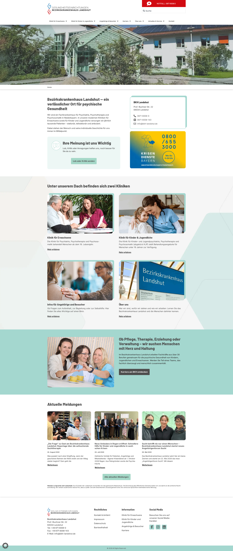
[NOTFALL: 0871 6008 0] (149, 3)
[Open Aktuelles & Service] (164, 21)
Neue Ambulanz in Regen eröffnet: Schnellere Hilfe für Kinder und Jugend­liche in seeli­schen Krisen (116, 446)
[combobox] (164, 10)
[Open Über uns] (143, 21)
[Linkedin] (164, 527)
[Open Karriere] (130, 21)
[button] (5, 545)
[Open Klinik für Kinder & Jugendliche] (94, 21)
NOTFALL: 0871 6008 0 (166, 3)
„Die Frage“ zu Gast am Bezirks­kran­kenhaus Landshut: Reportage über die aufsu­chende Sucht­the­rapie (68, 446)
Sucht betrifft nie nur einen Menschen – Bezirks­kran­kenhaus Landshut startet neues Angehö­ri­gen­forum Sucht (163, 446)
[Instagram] (158, 527)
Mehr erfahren (53, 249)
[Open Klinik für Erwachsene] (66, 21)
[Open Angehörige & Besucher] (118, 21)
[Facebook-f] (151, 527)
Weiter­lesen (52, 465)
